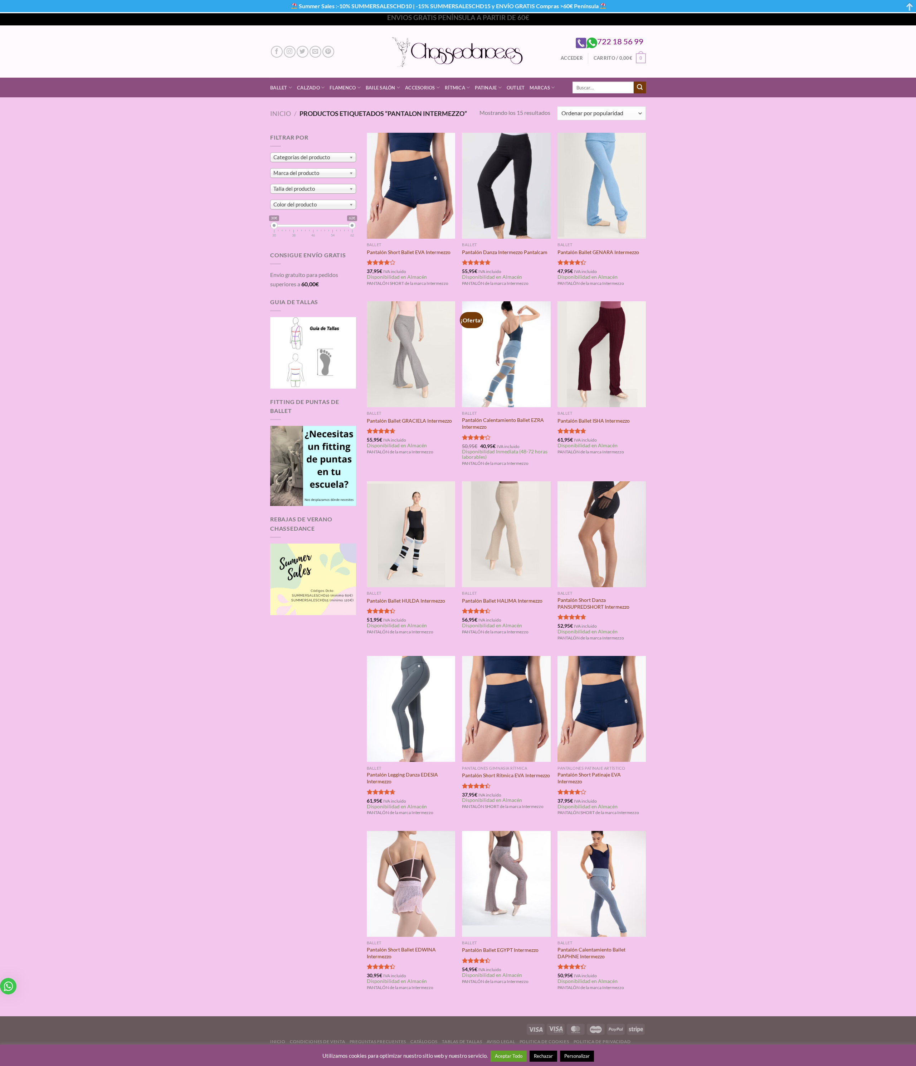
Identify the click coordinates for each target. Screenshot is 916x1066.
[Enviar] (640, 88)
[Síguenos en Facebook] (277, 52)
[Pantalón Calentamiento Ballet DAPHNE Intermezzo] (601, 884)
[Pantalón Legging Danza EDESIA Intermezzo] (411, 709)
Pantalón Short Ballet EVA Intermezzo (408, 252)
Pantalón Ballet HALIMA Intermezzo (502, 601)
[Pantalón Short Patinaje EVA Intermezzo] (601, 709)
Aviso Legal (501, 1041)
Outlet (516, 88)
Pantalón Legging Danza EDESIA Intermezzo (402, 777)
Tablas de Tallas (462, 1041)
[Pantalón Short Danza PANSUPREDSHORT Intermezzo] (601, 534)
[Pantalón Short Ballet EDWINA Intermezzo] (411, 884)
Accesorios (420, 88)
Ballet (278, 88)
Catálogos (424, 1041)
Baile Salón (380, 88)
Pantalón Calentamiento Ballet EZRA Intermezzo (503, 423)
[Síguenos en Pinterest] (328, 52)
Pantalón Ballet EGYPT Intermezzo (500, 950)
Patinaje (486, 88)
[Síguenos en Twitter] (302, 52)
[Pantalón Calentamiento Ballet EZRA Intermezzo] (506, 354)
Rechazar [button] (543, 1056)
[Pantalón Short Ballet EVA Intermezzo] (411, 186)
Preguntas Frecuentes (378, 1041)
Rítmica (455, 88)
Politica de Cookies (544, 1041)
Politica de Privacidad (602, 1041)
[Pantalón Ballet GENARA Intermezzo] (601, 186)
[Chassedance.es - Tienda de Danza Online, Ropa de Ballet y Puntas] (458, 51)
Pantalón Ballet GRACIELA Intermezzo (409, 421)
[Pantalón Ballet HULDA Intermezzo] (411, 534)
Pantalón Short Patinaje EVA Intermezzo (589, 777)
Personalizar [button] (577, 1056)
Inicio (280, 113)
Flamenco (343, 88)
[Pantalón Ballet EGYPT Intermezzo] (506, 884)
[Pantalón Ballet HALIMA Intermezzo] (506, 534)
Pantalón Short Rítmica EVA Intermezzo (506, 775)
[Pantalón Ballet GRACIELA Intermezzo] (411, 354)
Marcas (540, 88)
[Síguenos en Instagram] (290, 52)
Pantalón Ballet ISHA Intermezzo (593, 421)
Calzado (308, 88)
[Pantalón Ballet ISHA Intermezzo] (601, 354)
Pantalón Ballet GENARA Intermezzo (598, 252)
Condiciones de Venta (317, 1041)
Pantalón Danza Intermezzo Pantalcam (504, 252)
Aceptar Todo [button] (508, 1056)
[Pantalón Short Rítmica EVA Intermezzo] (506, 709)
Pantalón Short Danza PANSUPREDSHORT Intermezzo (593, 603)
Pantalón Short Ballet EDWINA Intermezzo (401, 952)
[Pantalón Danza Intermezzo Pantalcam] (506, 186)
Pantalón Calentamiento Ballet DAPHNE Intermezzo (591, 952)
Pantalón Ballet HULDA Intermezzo (406, 601)
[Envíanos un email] (315, 52)
